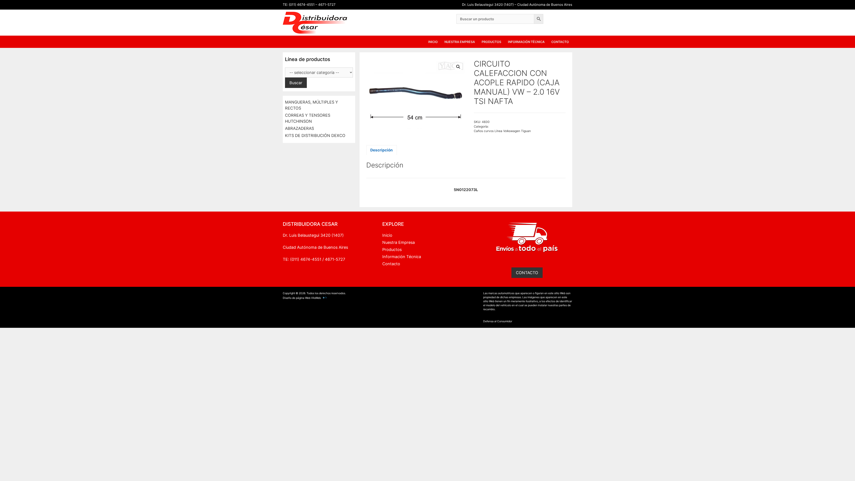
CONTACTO (527, 272)
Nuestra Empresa (459, 42)
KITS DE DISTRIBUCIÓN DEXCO (315, 135)
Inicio (433, 42)
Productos (491, 42)
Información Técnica (526, 42)
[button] (458, 67)
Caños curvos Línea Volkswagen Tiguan (502, 131)
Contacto (560, 42)
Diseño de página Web (296, 298)
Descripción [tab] (381, 150)
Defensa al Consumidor (497, 321)
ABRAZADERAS (299, 128)
